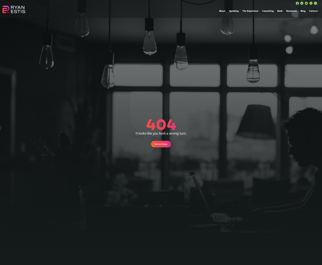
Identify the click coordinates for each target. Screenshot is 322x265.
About (222, 11)
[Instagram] (315, 3)
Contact (313, 11)
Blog (303, 11)
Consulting (268, 11)
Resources (291, 11)
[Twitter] (301, 3)
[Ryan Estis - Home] (14, 9)
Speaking (234, 11)
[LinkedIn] (310, 3)
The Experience (250, 11)
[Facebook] (297, 3)
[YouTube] (306, 3)
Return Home (161, 144)
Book (280, 11)
